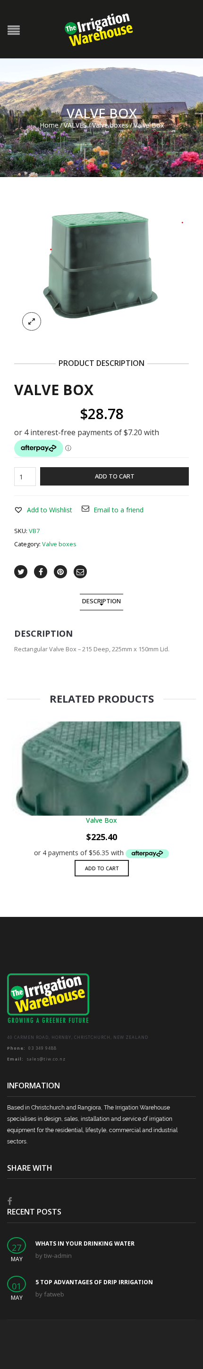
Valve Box (101, 820)
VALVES (75, 125)
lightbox (31, 321)
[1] (101, 270)
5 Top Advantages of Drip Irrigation (94, 1282)
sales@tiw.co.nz (36, 1059)
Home (49, 125)
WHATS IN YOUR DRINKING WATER (85, 1243)
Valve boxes (110, 125)
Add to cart (115, 476)
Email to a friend (118, 509)
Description (101, 601)
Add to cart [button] (101, 868)
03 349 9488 (32, 1048)
